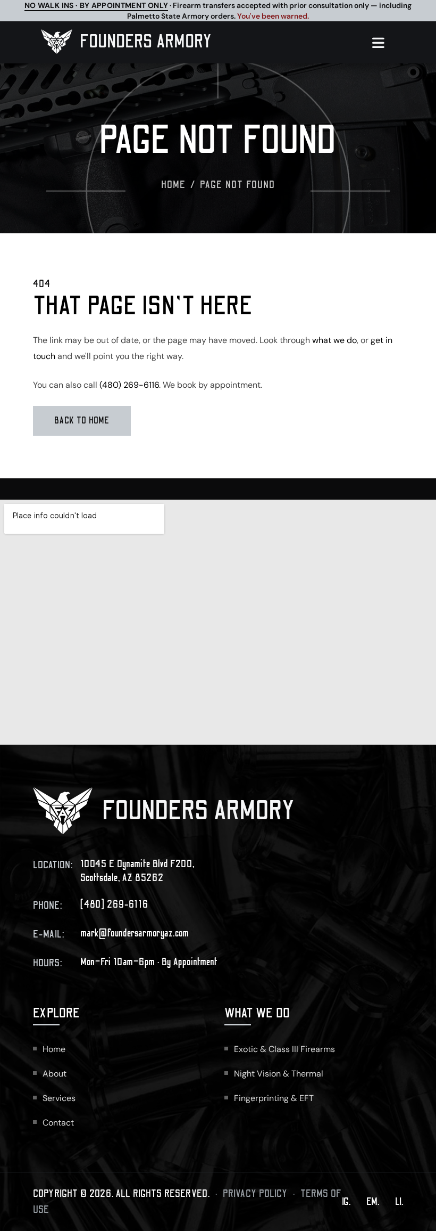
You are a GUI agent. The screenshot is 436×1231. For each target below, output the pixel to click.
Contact (58, 1122)
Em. (372, 1202)
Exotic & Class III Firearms (284, 1049)
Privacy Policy (255, 1194)
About (54, 1073)
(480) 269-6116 (129, 384)
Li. (399, 1202)
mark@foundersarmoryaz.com (134, 933)
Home (173, 185)
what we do (334, 340)
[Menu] (383, 43)
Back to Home (82, 420)
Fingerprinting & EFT (274, 1098)
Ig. (346, 1202)
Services (59, 1098)
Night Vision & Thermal (278, 1073)
